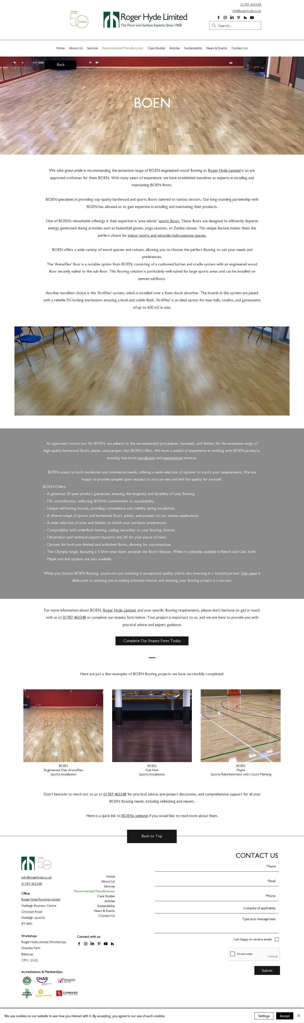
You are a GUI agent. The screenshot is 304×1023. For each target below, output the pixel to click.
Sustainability (106, 906)
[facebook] (218, 17)
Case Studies (106, 896)
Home (111, 876)
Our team (249, 573)
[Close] (298, 1015)
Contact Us (107, 915)
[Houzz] (245, 17)
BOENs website (135, 816)
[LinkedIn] (232, 17)
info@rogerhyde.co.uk (247, 11)
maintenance (172, 458)
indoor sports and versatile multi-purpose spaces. (167, 236)
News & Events (104, 911)
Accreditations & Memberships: (42, 972)
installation (146, 458)
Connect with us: (89, 936)
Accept (285, 1016)
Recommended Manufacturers (99, 891)
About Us (108, 881)
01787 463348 (74, 617)
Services (109, 886)
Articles (110, 901)
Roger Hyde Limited (224, 171)
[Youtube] (252, 17)
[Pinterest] (238, 17)
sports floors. (169, 221)
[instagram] (225, 17)
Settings (264, 1016)
